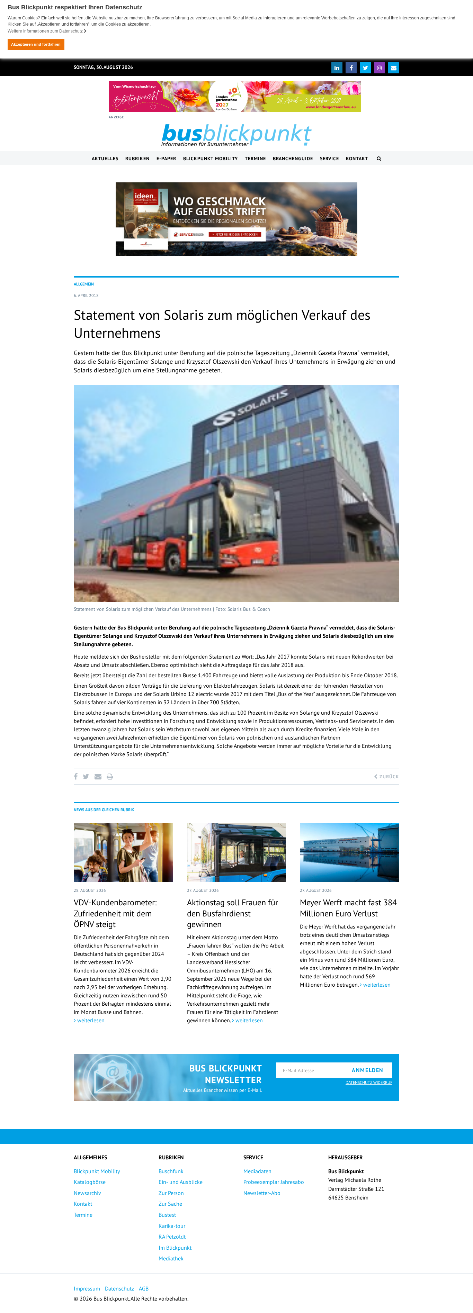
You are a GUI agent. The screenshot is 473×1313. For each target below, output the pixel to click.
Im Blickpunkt (175, 1247)
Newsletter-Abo (261, 1192)
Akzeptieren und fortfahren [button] (36, 44)
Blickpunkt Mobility (210, 158)
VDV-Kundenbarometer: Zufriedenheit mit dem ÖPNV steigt (115, 913)
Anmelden (368, 1070)
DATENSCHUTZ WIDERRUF (369, 1082)
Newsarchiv (87, 1192)
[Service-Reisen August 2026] (236, 219)
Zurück (388, 776)
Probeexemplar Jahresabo (273, 1181)
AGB (144, 1288)
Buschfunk (171, 1171)
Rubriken (137, 158)
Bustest (167, 1214)
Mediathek (171, 1258)
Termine (255, 158)
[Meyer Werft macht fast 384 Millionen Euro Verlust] (349, 852)
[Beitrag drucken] (110, 776)
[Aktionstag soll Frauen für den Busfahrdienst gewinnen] (236, 852)
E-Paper (166, 158)
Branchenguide (293, 158)
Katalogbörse (90, 1181)
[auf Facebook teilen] (77, 776)
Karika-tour (172, 1225)
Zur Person (171, 1192)
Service (329, 158)
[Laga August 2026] (235, 96)
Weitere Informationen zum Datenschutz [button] (46, 31)
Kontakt (357, 158)
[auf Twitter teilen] (86, 776)
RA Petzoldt (172, 1236)
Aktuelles (105, 158)
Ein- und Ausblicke (181, 1181)
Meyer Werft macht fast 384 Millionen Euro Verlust (348, 907)
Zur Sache (170, 1203)
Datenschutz (119, 1288)
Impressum (87, 1288)
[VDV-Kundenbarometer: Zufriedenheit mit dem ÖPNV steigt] (123, 852)
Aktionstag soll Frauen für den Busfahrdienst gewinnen (232, 913)
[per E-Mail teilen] (98, 776)
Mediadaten (257, 1171)
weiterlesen (90, 1020)
